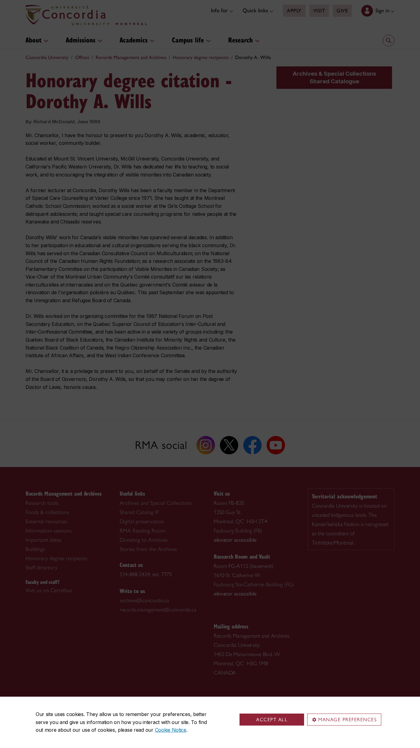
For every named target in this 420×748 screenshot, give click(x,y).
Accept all (271, 719)
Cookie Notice (170, 730)
